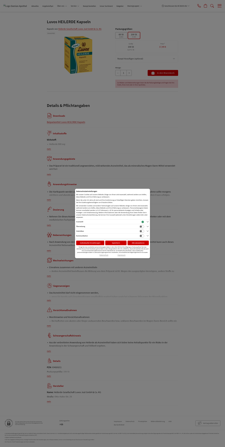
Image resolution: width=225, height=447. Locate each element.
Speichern (116, 243)
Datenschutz (103, 255)
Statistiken (80, 231)
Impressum (122, 255)
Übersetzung (80, 226)
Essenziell (79, 222)
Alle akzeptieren (138, 243)
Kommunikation (82, 236)
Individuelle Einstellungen (90, 243)
